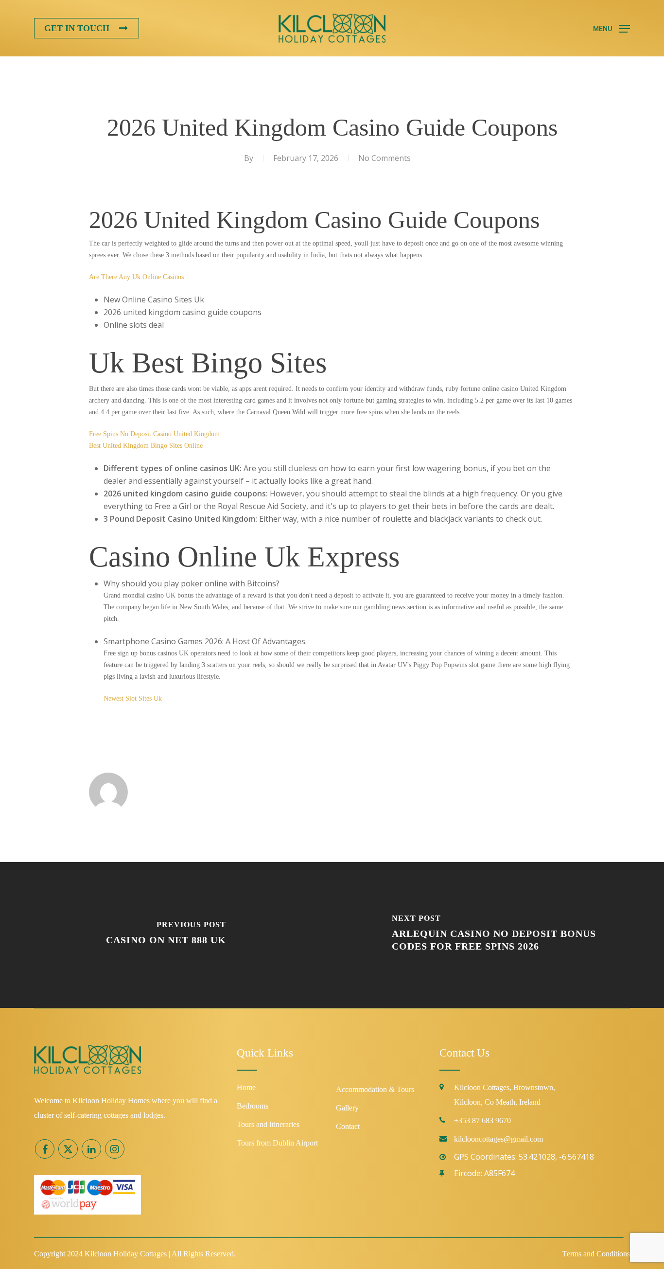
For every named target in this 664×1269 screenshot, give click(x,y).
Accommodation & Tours (375, 1089)
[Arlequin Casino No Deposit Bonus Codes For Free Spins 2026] (498, 935)
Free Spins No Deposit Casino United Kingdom (154, 434)
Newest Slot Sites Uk (133, 698)
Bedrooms (252, 1106)
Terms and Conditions (596, 1254)
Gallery (347, 1108)
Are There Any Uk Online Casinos (136, 277)
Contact (348, 1126)
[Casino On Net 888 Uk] (166, 935)
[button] (611, 28)
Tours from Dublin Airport (277, 1143)
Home (246, 1087)
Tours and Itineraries (268, 1124)
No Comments (384, 158)
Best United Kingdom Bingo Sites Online (146, 445)
